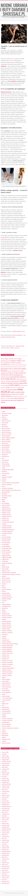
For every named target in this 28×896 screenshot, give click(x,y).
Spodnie (4, 619)
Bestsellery (5, 419)
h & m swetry (13, 369)
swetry (3, 677)
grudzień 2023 (5, 803)
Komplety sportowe (7, 533)
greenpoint (4, 369)
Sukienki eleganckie (7, 647)
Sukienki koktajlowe (7, 651)
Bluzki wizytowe (6, 436)
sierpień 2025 (5, 765)
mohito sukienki (4, 385)
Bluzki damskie (6, 428)
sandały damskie (6, 606)
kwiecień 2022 (5, 840)
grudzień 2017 (5, 881)
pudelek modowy (6, 599)
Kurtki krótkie (5, 544)
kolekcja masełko (6, 511)
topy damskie (5, 707)
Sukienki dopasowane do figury (10, 643)
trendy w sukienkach (7, 718)
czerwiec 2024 (5, 791)
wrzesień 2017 (5, 883)
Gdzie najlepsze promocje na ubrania (18, 366)
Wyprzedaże (5, 735)
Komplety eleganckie (7, 531)
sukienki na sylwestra (7, 664)
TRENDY (4, 717)
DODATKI (4, 471)
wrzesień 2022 (5, 831)
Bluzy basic (5, 443)
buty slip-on (5, 462)
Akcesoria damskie (7, 413)
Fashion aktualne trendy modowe (10, 482)
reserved (4, 600)
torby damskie (5, 709)
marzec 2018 (5, 877)
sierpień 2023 (5, 810)
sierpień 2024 (5, 788)
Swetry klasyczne (6, 683)
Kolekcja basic (5, 507)
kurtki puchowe (6, 550)
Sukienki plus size (6, 666)
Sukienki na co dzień (7, 660)
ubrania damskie (15, 396)
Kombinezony (5, 520)
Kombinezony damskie (8, 522)
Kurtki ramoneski (6, 552)
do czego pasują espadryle (11, 51)
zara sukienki (7, 398)
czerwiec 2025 (5, 769)
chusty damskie (6, 466)
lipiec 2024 (5, 789)
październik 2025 (6, 761)
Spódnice (4, 612)
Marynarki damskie (7, 563)
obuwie (20, 50)
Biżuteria (4, 424)
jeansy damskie (6, 492)
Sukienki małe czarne (7, 653)
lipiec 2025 (5, 767)
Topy (3, 705)
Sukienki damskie (6, 642)
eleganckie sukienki (7, 477)
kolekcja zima (5, 518)
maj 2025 (4, 771)
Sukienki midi (5, 657)
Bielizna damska (6, 421)
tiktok (3, 702)
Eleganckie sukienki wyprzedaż (14, 364)
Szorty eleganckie (6, 692)
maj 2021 (4, 861)
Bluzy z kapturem (6, 452)
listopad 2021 (5, 849)
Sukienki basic (5, 640)
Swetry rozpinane (6, 687)
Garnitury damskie (7, 484)
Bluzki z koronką (6, 441)
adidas (3, 411)
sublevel (4, 636)
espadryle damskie (5, 52)
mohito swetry (14, 385)
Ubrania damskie (6, 724)
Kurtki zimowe (5, 554)
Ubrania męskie (6, 726)
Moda (3, 565)
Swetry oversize (6, 685)
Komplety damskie (7, 526)
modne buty (4, 239)
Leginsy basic (5, 559)
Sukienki (4, 638)
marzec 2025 (5, 774)
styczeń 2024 (5, 801)
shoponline (5, 608)
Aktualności (5, 415)
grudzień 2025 (5, 758)
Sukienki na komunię (7, 662)
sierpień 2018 (5, 868)
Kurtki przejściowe (7, 548)
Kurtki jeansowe (6, 542)
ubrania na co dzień (23, 396)
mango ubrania (10, 379)
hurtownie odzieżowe (7, 488)
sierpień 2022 (5, 832)
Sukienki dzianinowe (7, 645)
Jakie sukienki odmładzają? (13, 375)
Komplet (4, 524)
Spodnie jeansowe (6, 627)
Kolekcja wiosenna (7, 516)
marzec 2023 (5, 819)
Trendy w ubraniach (7, 720)
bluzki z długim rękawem (8, 437)
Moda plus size (6, 570)
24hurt (2, 359)
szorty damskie (6, 690)
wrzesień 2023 (5, 808)
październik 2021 (6, 851)
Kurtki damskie (6, 540)
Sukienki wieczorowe (7, 672)
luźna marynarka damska (17, 316)
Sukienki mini (5, 658)
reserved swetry (11, 390)
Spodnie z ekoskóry (7, 630)
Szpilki (3, 694)
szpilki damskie (6, 696)
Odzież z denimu (6, 582)
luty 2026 (4, 754)
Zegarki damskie (6, 743)
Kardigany (4, 497)
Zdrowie (4, 741)
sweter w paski (15, 392)
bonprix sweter (16, 361)
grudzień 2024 (5, 780)
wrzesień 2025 (5, 763)
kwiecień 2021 (5, 862)
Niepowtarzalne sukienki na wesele (11, 574)
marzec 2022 (5, 842)
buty (11, 58)
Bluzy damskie (5, 447)
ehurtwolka (4, 365)
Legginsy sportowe (7, 557)
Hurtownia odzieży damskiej (13, 371)
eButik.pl (3, 272)
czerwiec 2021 (5, 859)
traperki (4, 715)
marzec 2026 (5, 752)
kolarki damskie (6, 505)
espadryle (20, 51)
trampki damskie (6, 713)
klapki (3, 499)
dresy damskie (5, 473)
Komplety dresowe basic (8, 529)
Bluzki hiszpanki (6, 430)
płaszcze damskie (6, 589)
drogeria (4, 475)
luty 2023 (4, 821)
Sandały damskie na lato (18, 331)
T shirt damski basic (7, 698)
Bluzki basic (5, 426)
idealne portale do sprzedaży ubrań (11, 490)
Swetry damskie (6, 679)
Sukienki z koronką (7, 673)
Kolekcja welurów (6, 514)
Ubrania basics (6, 722)
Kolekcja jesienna (6, 509)
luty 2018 (4, 879)
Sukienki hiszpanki (7, 649)
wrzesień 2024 (5, 786)
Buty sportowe (5, 464)
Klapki (3, 501)
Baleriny (4, 417)
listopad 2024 (5, 782)
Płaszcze (4, 587)
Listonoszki (5, 561)
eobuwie (4, 479)
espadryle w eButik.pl (15, 52)
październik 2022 (6, 829)
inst (20, 371)
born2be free (5, 456)
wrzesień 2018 (5, 866)
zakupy (4, 737)
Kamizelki (4, 494)
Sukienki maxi (5, 655)
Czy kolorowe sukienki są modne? (12, 362)
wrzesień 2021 (5, 853)
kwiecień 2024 (5, 795)
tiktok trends (5, 703)
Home (3, 486)
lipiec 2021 (5, 857)
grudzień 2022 (5, 825)
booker (23, 361)
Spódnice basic (6, 614)
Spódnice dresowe (7, 617)
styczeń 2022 (5, 846)
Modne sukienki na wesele (9, 572)
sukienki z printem (7, 675)
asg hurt (8, 361)
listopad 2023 (5, 804)
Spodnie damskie (6, 623)
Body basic (5, 454)
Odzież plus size (6, 580)
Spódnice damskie (6, 615)
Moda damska (5, 567)
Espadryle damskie (6, 92)
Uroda (3, 730)
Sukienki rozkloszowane (8, 668)
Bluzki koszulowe (6, 432)
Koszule (4, 535)
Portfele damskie (6, 595)
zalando (2, 398)
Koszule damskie (6, 537)
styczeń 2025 (5, 778)
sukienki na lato (17, 250)
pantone (4, 584)
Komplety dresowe (7, 527)
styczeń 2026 (5, 756)
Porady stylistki (6, 593)
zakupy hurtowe (6, 739)
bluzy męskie (5, 449)
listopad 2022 (5, 827)
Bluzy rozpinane (6, 451)
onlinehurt (12, 387)
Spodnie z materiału (7, 632)
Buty (3, 458)
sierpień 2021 (5, 855)
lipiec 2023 (5, 812)
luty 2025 (4, 776)
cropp (3, 467)
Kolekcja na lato (6, 512)
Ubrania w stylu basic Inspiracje (10, 728)
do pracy (12, 62)
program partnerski (7, 597)
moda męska (5, 569)
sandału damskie (6, 604)
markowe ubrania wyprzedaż (17, 383)
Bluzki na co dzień (6, 434)
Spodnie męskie (6, 629)
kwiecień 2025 (5, 773)
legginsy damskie (6, 555)
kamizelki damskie (6, 496)
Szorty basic (5, 688)
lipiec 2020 (5, 864)
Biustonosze (5, 422)
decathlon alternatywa (8, 469)
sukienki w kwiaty (6, 670)
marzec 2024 (5, 797)
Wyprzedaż (5, 733)
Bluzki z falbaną (6, 439)
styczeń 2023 (5, 823)
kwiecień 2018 (5, 876)
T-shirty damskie (6, 700)
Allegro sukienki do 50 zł (11, 359)
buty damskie (5, 460)
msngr (8, 387)
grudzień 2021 (5, 847)
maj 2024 (4, 793)
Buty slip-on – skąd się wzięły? (16, 346)
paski (3, 585)
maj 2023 (4, 816)
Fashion (4, 481)
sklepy (3, 610)
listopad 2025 (5, 759)
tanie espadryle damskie (15, 53)
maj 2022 (4, 838)
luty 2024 (4, 799)
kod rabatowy (5, 503)
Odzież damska (6, 578)
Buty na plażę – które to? (13, 348)
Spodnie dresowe (6, 625)
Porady (4, 591)
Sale (3, 602)
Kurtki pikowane (6, 546)
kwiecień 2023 (5, 818)
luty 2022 (4, 844)
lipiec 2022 (5, 834)
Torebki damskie (6, 711)
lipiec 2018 (5, 870)
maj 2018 (4, 874)
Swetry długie (5, 681)
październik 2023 (6, 806)
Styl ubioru (5, 634)
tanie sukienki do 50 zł (14, 394)
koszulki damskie (6, 539)
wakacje (4, 732)
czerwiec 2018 (5, 872)
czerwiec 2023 (5, 814)
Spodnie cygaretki (6, 621)
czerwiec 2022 (5, 836)
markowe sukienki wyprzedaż (12, 381)
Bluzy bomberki (6, 445)
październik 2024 (6, 784)
